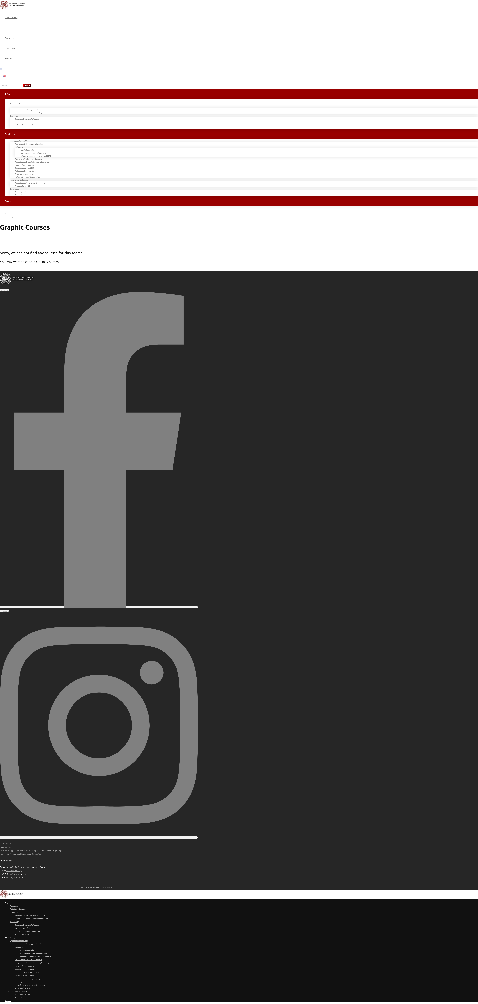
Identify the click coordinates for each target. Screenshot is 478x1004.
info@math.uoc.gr (14, 870)
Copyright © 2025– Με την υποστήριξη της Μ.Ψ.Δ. (94, 887)
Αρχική (7, 214)
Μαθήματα (9, 217)
